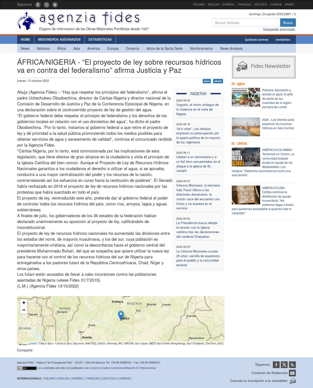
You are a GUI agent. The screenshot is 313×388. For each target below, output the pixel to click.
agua (206, 81)
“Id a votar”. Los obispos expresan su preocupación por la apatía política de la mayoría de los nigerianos (198, 135)
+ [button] (23, 303)
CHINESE (276, 4)
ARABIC (289, 4)
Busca (288, 22)
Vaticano (43, 48)
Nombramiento (201, 48)
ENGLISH (214, 4)
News (25, 48)
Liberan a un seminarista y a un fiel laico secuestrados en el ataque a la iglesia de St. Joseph (198, 163)
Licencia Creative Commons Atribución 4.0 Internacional (122, 367)
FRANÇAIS (244, 4)
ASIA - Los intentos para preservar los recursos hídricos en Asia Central (278, 123)
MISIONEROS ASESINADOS (59, 39)
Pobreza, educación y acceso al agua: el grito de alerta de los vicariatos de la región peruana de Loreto (277, 98)
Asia (76, 48)
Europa (113, 48)
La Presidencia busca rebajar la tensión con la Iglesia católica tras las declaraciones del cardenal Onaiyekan (197, 229)
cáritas (218, 81)
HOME (25, 39)
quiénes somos (256, 39)
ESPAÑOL (229, 4)
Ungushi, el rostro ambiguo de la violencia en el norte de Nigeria (197, 109)
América (93, 48)
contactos (283, 39)
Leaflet (33, 343)
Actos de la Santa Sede (164, 48)
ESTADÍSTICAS (100, 39)
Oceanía (132, 48)
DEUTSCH (260, 4)
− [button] (23, 310)
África (61, 48)
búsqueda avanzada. (279, 29)
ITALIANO (199, 4)
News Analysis (231, 48)
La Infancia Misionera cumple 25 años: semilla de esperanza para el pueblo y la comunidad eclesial (198, 258)
